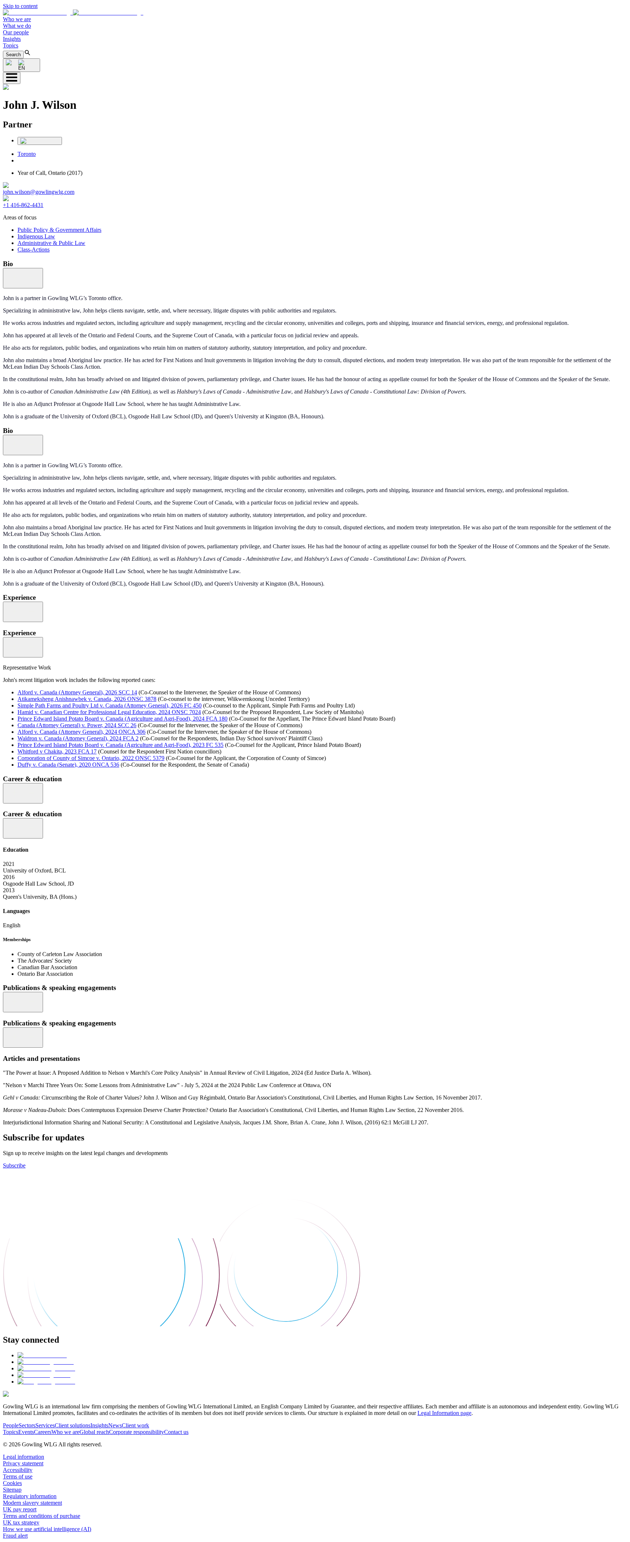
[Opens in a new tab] (42, 1355)
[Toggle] (23, 278)
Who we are (17, 19)
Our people (16, 32)
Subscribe (14, 1165)
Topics (10, 45)
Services (45, 1425)
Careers (42, 1432)
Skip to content (20, 6)
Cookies (12, 1483)
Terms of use (17, 1476)
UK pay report (19, 1509)
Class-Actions (34, 249)
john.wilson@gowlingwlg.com (38, 192)
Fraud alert (15, 1536)
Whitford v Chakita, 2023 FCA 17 (57, 751)
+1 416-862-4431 (23, 205)
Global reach (94, 1432)
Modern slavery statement (32, 1503)
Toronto (27, 154)
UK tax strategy (21, 1522)
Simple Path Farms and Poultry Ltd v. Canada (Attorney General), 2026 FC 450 (110, 705)
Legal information (23, 1457)
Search (13, 54)
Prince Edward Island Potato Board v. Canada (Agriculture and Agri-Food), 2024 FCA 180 (123, 719)
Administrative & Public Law (51, 243)
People (11, 1425)
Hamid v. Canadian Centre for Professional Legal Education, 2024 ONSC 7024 (109, 712)
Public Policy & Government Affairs (59, 230)
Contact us (176, 1432)
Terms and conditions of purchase (41, 1516)
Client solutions (72, 1425)
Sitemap (12, 1490)
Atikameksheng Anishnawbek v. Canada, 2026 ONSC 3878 (87, 699)
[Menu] (11, 78)
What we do (17, 26)
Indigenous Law (36, 236)
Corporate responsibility (136, 1432)
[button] (73, 12)
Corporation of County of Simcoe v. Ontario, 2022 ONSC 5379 (91, 758)
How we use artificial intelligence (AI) (47, 1529)
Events (26, 1432)
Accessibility (17, 1470)
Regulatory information (30, 1496)
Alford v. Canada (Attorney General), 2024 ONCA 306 (81, 732)
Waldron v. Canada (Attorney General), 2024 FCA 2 (78, 738)
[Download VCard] (40, 141)
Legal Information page (444, 1413)
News (115, 1425)
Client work (135, 1425)
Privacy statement (23, 1463)
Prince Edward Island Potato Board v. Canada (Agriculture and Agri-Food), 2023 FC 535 (120, 745)
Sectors (27, 1425)
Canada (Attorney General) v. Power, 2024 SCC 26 (77, 725)
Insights (12, 39)
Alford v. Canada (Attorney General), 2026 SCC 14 (77, 692)
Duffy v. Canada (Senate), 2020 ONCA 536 (68, 765)
